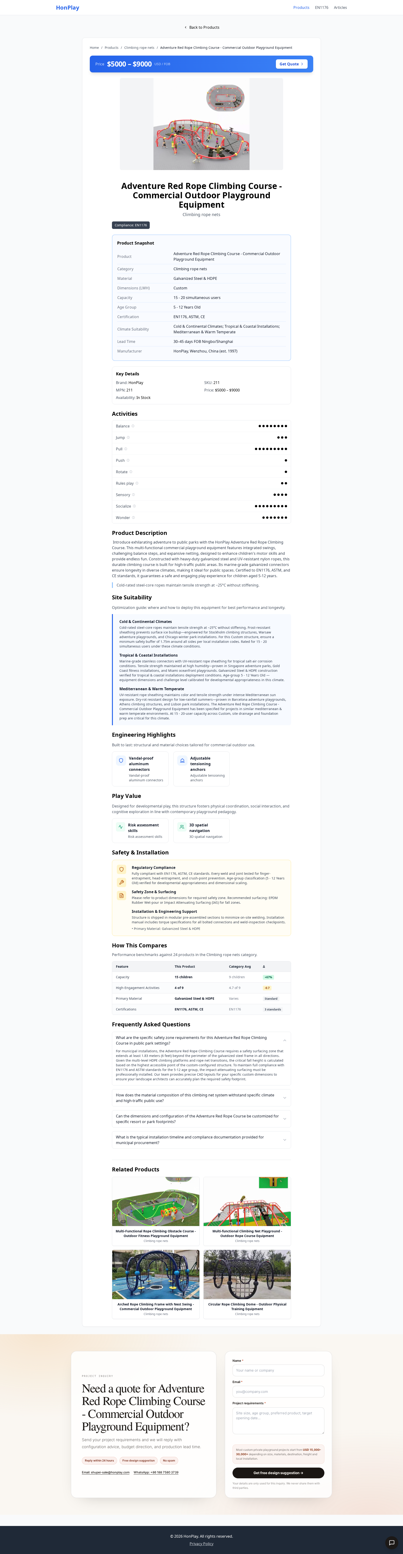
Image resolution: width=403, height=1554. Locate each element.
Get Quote (289, 64)
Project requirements (249, 1403)
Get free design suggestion (278, 1473)
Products (301, 7)
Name (238, 1360)
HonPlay (67, 7)
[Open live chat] (391, 1542)
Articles (340, 7)
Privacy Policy (201, 1543)
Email (238, 1382)
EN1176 (321, 7)
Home (94, 47)
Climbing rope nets (139, 47)
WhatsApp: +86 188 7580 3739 (156, 1472)
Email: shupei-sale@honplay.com (105, 1472)
